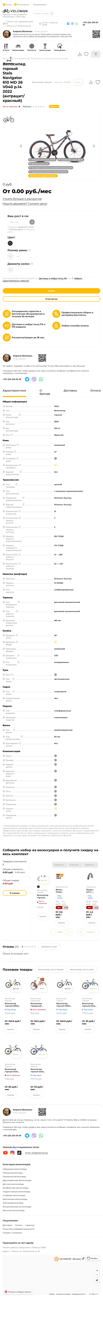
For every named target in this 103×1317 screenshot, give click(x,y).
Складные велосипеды (14, 1195)
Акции (9, 4)
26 (10, 270)
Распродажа (23, 4)
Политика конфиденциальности (19, 1229)
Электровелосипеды (13, 1203)
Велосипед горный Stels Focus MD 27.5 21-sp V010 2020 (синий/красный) (38, 1070)
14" (10, 256)
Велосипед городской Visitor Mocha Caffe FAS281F (37, 1004)
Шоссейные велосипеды (15, 1199)
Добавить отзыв (49, 947)
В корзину (15, 893)
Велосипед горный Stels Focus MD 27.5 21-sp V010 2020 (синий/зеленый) (89, 1004)
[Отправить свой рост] (32, 222)
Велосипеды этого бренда (51, 969)
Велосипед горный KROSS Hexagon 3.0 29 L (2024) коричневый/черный (12, 1004)
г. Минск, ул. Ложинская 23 (18, 26)
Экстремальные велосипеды (17, 1206)
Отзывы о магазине (12, 1233)
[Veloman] (15, 11)
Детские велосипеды (13, 1184)
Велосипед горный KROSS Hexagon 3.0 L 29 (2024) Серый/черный (64, 1004)
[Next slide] (66, 932)
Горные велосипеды (13, 1173)
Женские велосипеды (14, 1210)
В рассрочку (52, 299)
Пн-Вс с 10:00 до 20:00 (50, 24)
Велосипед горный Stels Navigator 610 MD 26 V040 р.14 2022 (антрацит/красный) (42, 896)
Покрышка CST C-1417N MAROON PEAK (90, 890)
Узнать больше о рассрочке (22, 198)
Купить (51, 291)
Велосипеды (18, 50)
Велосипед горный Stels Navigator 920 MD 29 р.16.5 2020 (12, 1070)
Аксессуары (45, 50)
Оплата (18, 1225)
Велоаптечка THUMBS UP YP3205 (60, 890)
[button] (21, 146)
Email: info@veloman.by (36, 1153)
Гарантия (29, 1225)
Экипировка (59, 50)
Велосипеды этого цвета (82, 969)
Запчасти (31, 50)
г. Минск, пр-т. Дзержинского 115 (19, 22)
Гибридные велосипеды (15, 1169)
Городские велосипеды (14, 1176)
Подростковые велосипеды (16, 1191)
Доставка (7, 1225)
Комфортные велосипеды (15, 1188)
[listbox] (59, 865)
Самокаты (9, 63)
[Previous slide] (53, 932)
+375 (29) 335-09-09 (91, 23)
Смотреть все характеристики (43, 176)
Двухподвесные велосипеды (17, 1180)
